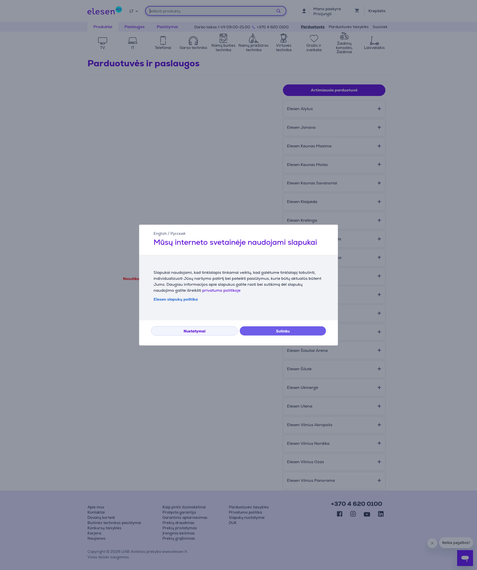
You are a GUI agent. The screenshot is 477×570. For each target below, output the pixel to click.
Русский (177, 233)
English (160, 233)
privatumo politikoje (221, 290)
